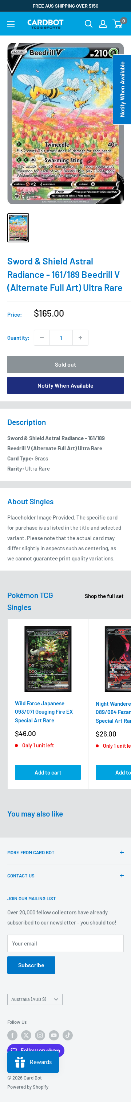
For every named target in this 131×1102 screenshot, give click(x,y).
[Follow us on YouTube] (54, 1035)
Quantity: (18, 337)
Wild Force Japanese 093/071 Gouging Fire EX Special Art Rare (44, 711)
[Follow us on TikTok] (68, 1035)
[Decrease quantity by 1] (41, 337)
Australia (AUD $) (28, 999)
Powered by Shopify (27, 1087)
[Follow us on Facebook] (12, 1035)
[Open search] (89, 24)
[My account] (103, 24)
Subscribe (31, 964)
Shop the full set (104, 596)
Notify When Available (65, 385)
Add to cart (48, 772)
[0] (117, 24)
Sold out (65, 364)
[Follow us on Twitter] (26, 1035)
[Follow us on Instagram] (40, 1035)
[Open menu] (11, 24)
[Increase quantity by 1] (80, 337)
